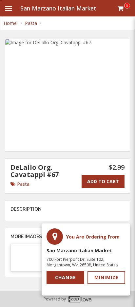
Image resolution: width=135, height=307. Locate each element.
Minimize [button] (106, 277)
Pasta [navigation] (31, 23)
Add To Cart (103, 181)
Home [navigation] (11, 23)
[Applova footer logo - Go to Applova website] (79, 299)
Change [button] (65, 277)
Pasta (23, 184)
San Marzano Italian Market (58, 8)
